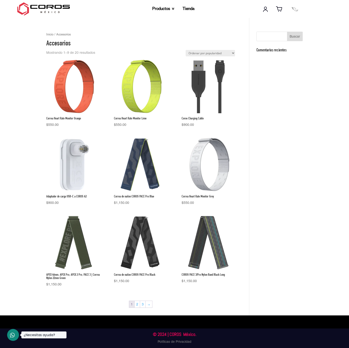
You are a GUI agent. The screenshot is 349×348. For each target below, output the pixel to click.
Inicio (49, 34)
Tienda (188, 9)
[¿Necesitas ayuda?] (13, 335)
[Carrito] (279, 9)
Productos (161, 9)
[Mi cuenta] (265, 9)
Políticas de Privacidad (174, 341)
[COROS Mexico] (294, 9)
